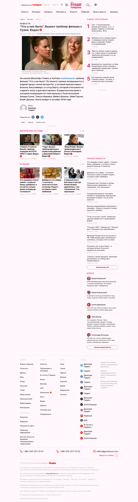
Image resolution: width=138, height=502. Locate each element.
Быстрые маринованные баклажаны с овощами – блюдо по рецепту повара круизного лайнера (102, 208)
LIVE (42, 388)
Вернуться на (27, 5)
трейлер (30, 122)
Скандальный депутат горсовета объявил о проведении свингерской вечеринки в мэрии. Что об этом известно (101, 197)
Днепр (62, 386)
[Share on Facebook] (33, 117)
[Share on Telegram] (42, 117)
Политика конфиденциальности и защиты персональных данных (108, 374)
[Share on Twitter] (37, 117)
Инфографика (25, 403)
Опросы (43, 405)
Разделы (43, 360)
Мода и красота (99, 12)
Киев (62, 364)
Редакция (24, 421)
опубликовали (68, 78)
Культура (23, 386)
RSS (85, 420)
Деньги (23, 373)
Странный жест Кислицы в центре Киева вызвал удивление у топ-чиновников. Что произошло (100, 185)
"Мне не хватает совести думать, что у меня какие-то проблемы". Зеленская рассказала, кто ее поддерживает (105, 54)
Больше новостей (102, 267)
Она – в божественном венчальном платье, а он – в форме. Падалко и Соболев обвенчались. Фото (103, 28)
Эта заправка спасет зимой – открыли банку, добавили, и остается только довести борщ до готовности (102, 164)
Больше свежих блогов (102, 347)
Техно (22, 390)
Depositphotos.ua (52, 473)
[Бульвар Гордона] (75, 5)
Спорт (22, 381)
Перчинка (60, 12)
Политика (24, 368)
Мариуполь (64, 390)
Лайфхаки (85, 12)
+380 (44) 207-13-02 (70, 451)
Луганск (63, 394)
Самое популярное (97, 19)
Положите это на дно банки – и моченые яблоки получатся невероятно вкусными (99, 248)
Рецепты (73, 12)
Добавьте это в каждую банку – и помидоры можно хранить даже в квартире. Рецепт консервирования (104, 41)
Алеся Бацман (90, 404)
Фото (42, 397)
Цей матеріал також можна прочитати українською (59, 34)
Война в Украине (26, 364)
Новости (24, 12)
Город (62, 360)
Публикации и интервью (46, 369)
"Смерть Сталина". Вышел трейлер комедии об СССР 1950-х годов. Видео (29, 150)
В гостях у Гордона (47, 375)
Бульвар (30, 19)
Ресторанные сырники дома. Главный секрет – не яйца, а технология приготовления (103, 79)
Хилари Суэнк (40, 122)
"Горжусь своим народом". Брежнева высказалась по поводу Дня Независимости (102, 259)
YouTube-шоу (45, 410)
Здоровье (114, 12)
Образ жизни (25, 394)
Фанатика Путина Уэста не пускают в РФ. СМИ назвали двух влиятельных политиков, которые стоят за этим (101, 238)
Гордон (22, 19)
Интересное (25, 408)
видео (23, 122)
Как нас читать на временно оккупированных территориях (27, 440)
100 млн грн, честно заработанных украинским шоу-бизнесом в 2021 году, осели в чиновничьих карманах (101, 340)
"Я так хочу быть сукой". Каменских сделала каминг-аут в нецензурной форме (101, 219)
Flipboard (88, 416)
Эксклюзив (44, 392)
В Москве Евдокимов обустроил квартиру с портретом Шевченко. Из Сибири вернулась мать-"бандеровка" (101, 283)
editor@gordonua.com (107, 451)
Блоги (90, 273)
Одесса (63, 373)
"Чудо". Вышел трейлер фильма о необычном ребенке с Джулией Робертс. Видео (51, 151)
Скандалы (48, 12)
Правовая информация (25, 431)
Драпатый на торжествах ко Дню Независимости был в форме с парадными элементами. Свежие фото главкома (105, 67)
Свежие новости (96, 158)
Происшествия (26, 399)
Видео (42, 401)
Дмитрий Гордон (88, 365)
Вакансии (24, 417)
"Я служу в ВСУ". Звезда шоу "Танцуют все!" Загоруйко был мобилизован (102, 228)
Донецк (63, 377)
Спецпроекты (45, 414)
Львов (62, 368)
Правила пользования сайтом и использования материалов (108, 365)
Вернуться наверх (106, 455)
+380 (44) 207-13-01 (33, 451)
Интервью (36, 12)
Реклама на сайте (27, 426)
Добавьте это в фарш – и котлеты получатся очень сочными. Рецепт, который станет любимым (101, 175)
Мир (22, 377)
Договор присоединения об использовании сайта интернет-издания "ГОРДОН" (108, 384)
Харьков (63, 381)
